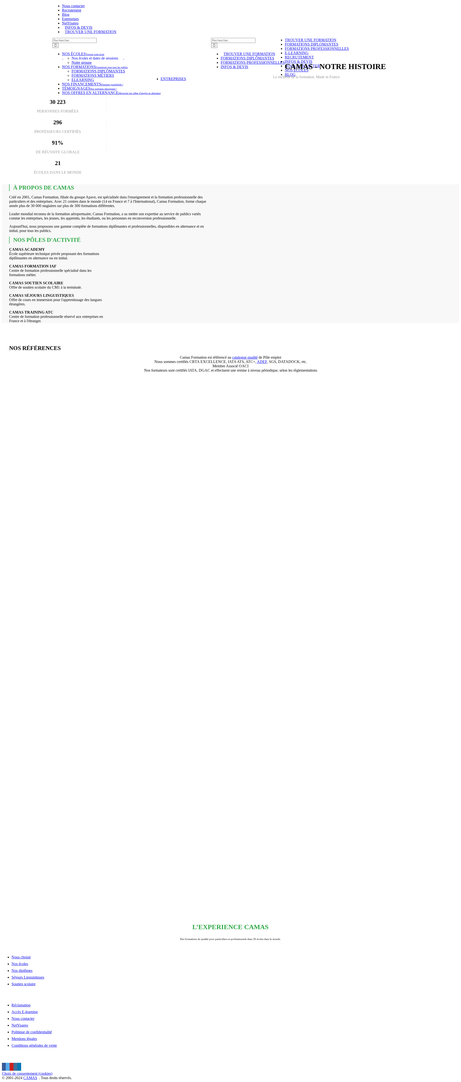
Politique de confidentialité (32, 1032)
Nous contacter (23, 1019)
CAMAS (30, 1078)
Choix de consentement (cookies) (27, 1073)
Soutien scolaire (24, 984)
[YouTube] (11, 1067)
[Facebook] (4, 1067)
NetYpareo (20, 1025)
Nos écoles (20, 964)
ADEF (262, 362)
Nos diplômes (22, 971)
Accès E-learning (25, 1012)
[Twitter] (8, 1067)
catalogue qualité (245, 357)
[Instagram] (15, 1067)
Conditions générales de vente (34, 1045)
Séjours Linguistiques (28, 977)
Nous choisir (21, 957)
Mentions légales (24, 1039)
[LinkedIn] (19, 1067)
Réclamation (21, 1005)
